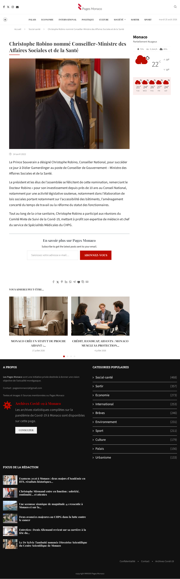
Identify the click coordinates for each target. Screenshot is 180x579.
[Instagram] (12, 6)
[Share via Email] (87, 282)
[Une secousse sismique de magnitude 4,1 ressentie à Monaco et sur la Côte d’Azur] (10, 505)
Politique (88, 19)
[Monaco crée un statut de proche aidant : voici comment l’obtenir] (38, 316)
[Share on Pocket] (79, 282)
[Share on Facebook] (53, 282)
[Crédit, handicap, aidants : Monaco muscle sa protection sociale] (100, 316)
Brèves (136, 413)
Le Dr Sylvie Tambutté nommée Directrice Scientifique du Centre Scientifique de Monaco (53, 544)
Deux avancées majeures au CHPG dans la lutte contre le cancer (52, 518)
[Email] (17, 6)
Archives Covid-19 (164, 561)
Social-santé (34, 29)
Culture (104, 19)
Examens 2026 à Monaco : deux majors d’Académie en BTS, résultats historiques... (52, 480)
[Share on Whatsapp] (70, 282)
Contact (145, 561)
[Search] (175, 7)
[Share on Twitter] (57, 282)
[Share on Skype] (83, 282)
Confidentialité (127, 561)
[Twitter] (8, 6)
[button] (14, 327)
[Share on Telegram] (74, 282)
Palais (32, 19)
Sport (148, 19)
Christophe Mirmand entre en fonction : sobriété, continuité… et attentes (49, 493)
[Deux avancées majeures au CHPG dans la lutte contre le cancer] (10, 518)
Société (118, 19)
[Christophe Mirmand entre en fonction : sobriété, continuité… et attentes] (10, 493)
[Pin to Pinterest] (62, 282)
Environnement (136, 422)
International (67, 19)
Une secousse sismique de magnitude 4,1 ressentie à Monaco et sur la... (51, 505)
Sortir (135, 19)
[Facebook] (4, 6)
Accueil (17, 29)
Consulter (26, 430)
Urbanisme (136, 457)
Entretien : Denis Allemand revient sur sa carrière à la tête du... (52, 531)
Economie (47, 19)
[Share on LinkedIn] (66, 282)
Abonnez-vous (95, 255)
